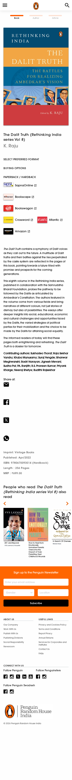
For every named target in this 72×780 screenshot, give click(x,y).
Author (36, 18)
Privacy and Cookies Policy (52, 624)
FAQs (41, 653)
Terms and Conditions (49, 629)
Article (55, 18)
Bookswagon (24, 208)
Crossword (22, 219)
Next (67, 503)
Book (16, 18)
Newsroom (9, 646)
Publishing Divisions (13, 637)
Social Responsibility (13, 642)
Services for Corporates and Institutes (53, 643)
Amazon (21, 231)
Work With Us (9, 629)
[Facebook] (36, 400)
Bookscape (23, 197)
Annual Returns (46, 637)
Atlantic (54, 219)
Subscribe (36, 603)
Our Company (10, 624)
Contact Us (44, 649)
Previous (5, 503)
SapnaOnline (24, 185)
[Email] (36, 382)
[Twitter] (36, 418)
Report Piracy (45, 633)
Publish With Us (10, 633)
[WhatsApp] (36, 436)
